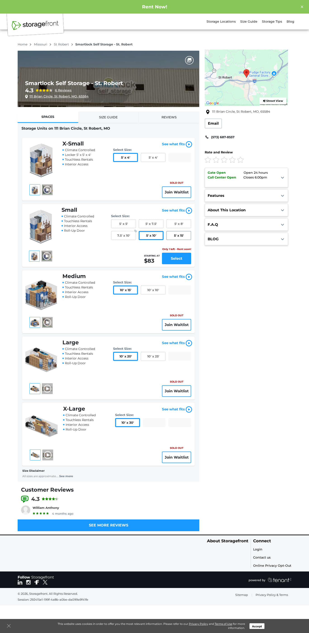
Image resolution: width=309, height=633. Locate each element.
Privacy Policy (198, 624)
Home (23, 44)
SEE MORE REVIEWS (108, 525)
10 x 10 (153, 290)
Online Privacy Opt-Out (272, 566)
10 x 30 (127, 423)
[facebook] (36, 582)
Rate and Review (219, 152)
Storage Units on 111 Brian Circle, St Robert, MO (65, 128)
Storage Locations (221, 21)
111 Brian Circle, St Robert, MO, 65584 (58, 96)
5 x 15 (179, 235)
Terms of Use (223, 624)
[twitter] (45, 582)
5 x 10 (151, 235)
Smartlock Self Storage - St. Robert (74, 83)
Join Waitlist (177, 192)
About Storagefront (227, 541)
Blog (290, 21)
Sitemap (241, 595)
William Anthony (46, 507)
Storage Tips (272, 21)
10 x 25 (153, 356)
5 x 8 (178, 224)
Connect (262, 541)
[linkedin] (20, 582)
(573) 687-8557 (223, 137)
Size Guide (248, 21)
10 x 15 (125, 290)
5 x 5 (123, 224)
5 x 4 (125, 157)
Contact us (262, 557)
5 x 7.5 (151, 224)
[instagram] (28, 582)
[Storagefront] (35, 28)
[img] (239, 159)
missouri (41, 44)
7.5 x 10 (123, 235)
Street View (274, 100)
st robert (62, 44)
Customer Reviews (47, 489)
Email (213, 123)
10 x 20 (125, 356)
